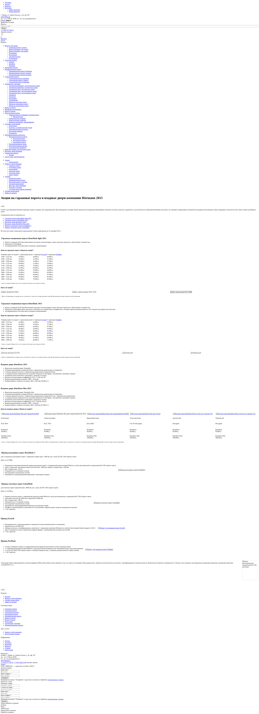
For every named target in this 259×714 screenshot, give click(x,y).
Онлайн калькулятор (12, 191)
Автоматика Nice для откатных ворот (22, 89)
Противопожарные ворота (18, 137)
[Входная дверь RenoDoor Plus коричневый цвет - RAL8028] (108, 414)
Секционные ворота (12, 77)
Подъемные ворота (19, 140)
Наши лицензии (14, 10)
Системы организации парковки (20, 189)
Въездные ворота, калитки (18, 182)
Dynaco (11, 155)
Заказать (4, 701)
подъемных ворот (15, 167)
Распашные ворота (11, 67)
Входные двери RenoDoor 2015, (16, 222)
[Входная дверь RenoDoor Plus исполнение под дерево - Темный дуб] (235, 414)
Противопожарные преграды (15, 135)
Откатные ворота (11, 60)
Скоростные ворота (11, 153)
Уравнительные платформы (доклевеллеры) (24, 115)
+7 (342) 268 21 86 (20, 662)
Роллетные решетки (16, 131)
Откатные (12, 97)
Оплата (7, 4)
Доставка (8, 2)
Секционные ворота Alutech (18, 80)
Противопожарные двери (18, 144)
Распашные (13, 53)
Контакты (8, 8)
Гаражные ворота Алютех (18, 47)
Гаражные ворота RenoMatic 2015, (16, 220)
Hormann (12, 66)
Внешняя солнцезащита (13, 109)
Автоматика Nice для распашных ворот (22, 93)
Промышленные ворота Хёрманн (20, 71)
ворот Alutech (13, 175)
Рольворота (13, 133)
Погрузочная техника (12, 113)
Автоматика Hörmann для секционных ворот (24, 86)
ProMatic (59, 254)
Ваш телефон (6, 674)
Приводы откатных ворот (18, 102)
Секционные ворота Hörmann (19, 82)
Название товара (6, 683)
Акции (7, 160)
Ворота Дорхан (10, 111)
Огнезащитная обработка (17, 148)
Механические (18, 117)
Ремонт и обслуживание (13, 164)
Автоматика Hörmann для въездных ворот (23, 87)
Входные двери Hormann (13, 151)
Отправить (5, 678)
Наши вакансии (14, 11)
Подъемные (13, 55)
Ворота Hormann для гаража (18, 49)
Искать (4, 28)
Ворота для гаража (11, 46)
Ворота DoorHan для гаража (18, 51)
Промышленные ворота (13, 69)
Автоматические (14, 57)
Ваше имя (5, 670)
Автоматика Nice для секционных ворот (23, 91)
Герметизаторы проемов (17, 118)
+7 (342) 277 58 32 (7, 662)
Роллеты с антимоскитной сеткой (20, 128)
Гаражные (12, 95)
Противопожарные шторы (18, 146)
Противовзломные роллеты (18, 129)
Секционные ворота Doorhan (19, 78)
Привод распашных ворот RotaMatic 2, (18, 226)
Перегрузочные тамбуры (17, 120)
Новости (8, 6)
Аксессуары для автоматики (14, 157)
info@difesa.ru (5, 17)
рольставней (13, 169)
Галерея (7, 176)
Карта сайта (9, 650)
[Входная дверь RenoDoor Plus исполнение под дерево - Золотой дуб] (193, 414)
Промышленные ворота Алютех (20, 73)
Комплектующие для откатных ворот (18, 149)
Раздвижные (13, 58)
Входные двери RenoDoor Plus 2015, (17, 224)
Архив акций (13, 162)
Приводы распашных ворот (18, 104)
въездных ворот (14, 171)
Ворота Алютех (10, 107)
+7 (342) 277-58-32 (7, 30)
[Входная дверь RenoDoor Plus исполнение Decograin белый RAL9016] (20, 414)
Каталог (7, 596)
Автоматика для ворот (12, 84)
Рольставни (13, 126)
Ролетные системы (15, 187)
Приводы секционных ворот (19, 106)
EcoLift (44, 254)
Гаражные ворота (15, 178)
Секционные (13, 100)
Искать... (4, 24)
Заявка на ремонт (11, 193)
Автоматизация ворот (16, 184)
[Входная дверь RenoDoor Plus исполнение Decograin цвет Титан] (145, 414)
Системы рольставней (12, 124)
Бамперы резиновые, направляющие (21, 122)
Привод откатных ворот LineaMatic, (17, 227)
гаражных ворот (14, 166)
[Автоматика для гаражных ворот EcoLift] (110, 528)
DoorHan (12, 64)
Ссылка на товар (6, 687)
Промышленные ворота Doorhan (20, 75)
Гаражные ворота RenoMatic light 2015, (18, 218)
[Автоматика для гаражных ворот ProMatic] (98, 549)
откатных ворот (14, 173)
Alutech (11, 62)
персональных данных (56, 680)
